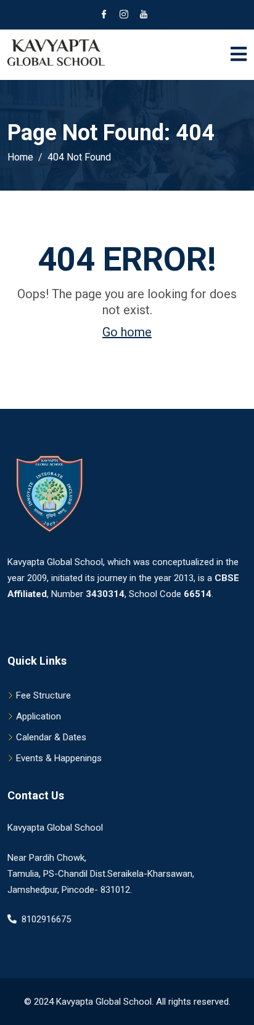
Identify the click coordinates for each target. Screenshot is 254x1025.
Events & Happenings (59, 758)
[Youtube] (143, 15)
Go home (127, 332)
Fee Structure (43, 695)
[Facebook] (104, 15)
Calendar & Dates (51, 737)
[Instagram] (124, 15)
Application (38, 716)
